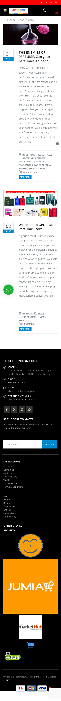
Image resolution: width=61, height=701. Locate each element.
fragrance (39, 161)
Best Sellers (9, 506)
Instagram (22, 409)
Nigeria (23, 168)
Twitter (14, 409)
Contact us (8, 469)
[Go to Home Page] (4, 20)
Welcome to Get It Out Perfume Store (37, 226)
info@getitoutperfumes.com (22, 391)
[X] (46, 3)
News (41, 313)
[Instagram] (51, 3)
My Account (9, 473)
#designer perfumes (34, 158)
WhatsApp (29, 409)
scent (43, 168)
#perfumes (25, 161)
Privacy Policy (10, 483)
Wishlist (7, 480)
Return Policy (9, 516)
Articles (47, 154)
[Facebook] (42, 3)
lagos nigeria (42, 165)
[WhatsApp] (56, 3)
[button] (5, 11)
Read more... (25, 177)
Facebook (7, 409)
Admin (29, 313)
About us (7, 466)
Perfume (34, 168)
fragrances (26, 165)
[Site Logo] (18, 11)
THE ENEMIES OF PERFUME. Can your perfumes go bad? (34, 56)
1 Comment (29, 323)
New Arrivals (9, 513)
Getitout (31, 154)
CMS (8, 680)
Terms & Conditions (13, 486)
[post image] (30, 34)
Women (7, 499)
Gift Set (7, 509)
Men (5, 496)
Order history (10, 476)
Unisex (6, 503)
